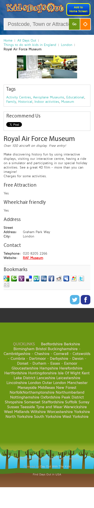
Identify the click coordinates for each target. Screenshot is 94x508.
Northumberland (70, 392)
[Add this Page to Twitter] (81, 278)
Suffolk (71, 402)
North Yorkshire (19, 416)
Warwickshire (75, 407)
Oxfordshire (50, 397)
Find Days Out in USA (47, 474)
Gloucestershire (25, 368)
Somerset (32, 402)
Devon (77, 358)
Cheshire (41, 354)
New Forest (66, 387)
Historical (25, 101)
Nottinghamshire (24, 397)
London (66, 45)
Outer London (54, 383)
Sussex (13, 407)
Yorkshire (82, 412)
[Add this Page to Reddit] (59, 278)
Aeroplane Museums (48, 97)
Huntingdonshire (42, 373)
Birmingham (23, 349)
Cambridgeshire (17, 354)
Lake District (24, 378)
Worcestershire (60, 412)
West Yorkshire (75, 416)
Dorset (22, 363)
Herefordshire (70, 368)
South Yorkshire (47, 416)
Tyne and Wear (49, 407)
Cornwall (61, 354)
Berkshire (72, 344)
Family (11, 101)
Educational (75, 97)
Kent (86, 373)
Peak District (72, 397)
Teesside (27, 407)
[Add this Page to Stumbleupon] (36, 278)
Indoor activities (46, 101)
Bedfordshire (52, 344)
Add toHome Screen (78, 9)
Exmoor (70, 363)
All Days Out (26, 40)
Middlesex (46, 387)
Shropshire (14, 402)
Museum (67, 101)
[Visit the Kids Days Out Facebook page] (85, 303)
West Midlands (16, 412)
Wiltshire (38, 412)
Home (8, 40)
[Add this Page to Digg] (44, 278)
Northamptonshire (38, 392)
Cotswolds (81, 354)
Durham (39, 363)
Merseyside (27, 387)
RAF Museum (33, 258)
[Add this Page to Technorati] (14, 278)
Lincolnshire (17, 383)
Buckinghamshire (63, 349)
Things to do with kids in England (30, 45)
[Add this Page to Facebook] (51, 278)
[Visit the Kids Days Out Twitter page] (75, 303)
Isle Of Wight (69, 373)
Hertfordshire (15, 373)
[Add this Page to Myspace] (66, 278)
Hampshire (49, 368)
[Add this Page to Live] (74, 278)
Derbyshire (59, 358)
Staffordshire (53, 402)
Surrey (84, 402)
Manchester (77, 383)
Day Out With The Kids (55, 466)
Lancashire (46, 378)
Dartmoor (37, 358)
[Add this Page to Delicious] (29, 278)
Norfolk (16, 392)
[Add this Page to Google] (6, 278)
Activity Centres (18, 97)
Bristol (41, 349)
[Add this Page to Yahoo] (21, 278)
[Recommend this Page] (6, 284)
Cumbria (18, 358)
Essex (55, 363)
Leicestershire (68, 378)
